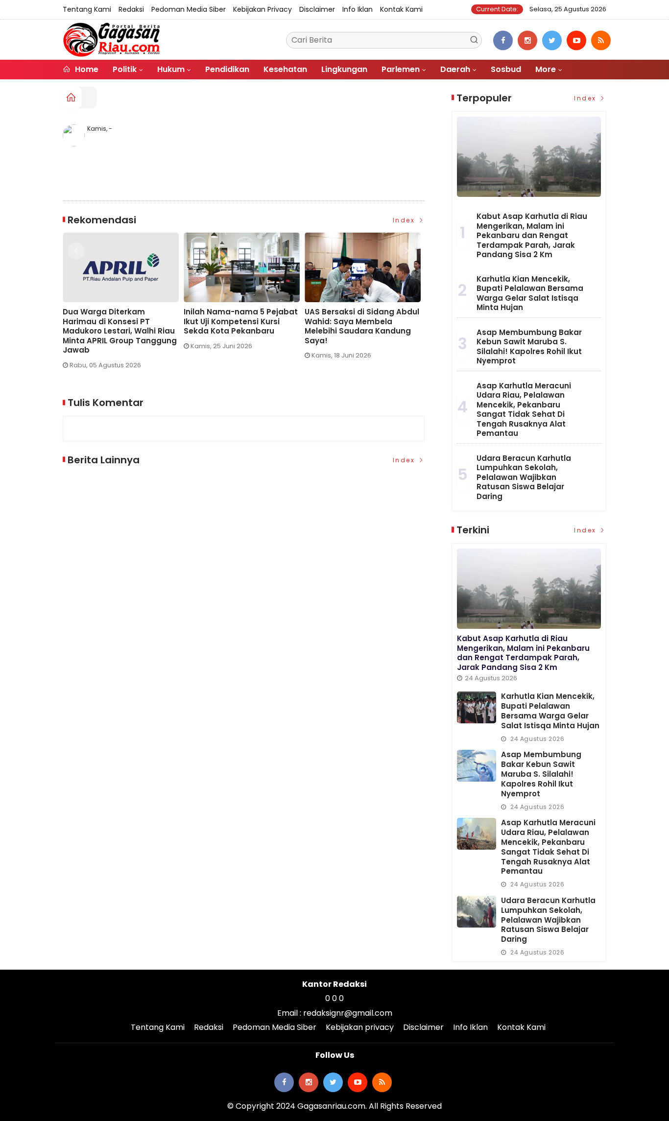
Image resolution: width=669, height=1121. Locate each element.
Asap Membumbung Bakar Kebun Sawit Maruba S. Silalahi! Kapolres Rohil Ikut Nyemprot (529, 346)
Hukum (171, 69)
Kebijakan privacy (262, 9)
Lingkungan (344, 69)
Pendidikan (227, 69)
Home (85, 69)
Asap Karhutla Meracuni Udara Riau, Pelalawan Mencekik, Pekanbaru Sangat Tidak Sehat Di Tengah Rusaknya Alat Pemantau (524, 410)
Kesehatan (285, 69)
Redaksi (131, 9)
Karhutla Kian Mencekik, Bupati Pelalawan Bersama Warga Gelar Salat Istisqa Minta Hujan (530, 293)
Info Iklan (357, 9)
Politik (125, 69)
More (545, 69)
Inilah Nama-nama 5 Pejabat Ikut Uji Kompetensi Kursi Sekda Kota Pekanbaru (130, 321)
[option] (133, 295)
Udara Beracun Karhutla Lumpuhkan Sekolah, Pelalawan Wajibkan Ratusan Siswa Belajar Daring (524, 477)
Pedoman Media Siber (188, 9)
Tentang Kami (87, 9)
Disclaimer (317, 9)
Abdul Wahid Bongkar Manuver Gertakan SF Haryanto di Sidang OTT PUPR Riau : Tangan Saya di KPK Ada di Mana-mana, (373, 331)
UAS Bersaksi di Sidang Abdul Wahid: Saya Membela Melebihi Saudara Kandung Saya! (251, 326)
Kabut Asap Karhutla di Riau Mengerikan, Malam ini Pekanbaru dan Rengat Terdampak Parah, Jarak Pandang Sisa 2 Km (532, 235)
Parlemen (401, 69)
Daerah (455, 69)
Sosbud (506, 69)
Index (405, 220)
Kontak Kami (401, 9)
